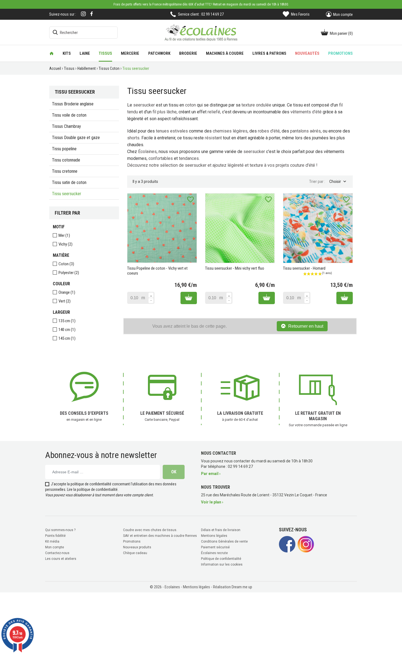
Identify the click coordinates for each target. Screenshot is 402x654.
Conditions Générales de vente (224, 541)
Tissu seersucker (66, 193)
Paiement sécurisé (215, 547)
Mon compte (54, 547)
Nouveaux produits (137, 547)
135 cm (67, 320)
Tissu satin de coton (69, 182)
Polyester (69, 272)
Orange (67, 292)
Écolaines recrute (214, 553)
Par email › (210, 473)
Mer (64, 235)
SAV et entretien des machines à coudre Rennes (160, 536)
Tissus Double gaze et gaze (76, 137)
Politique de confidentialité (221, 559)
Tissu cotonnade (66, 160)
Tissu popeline (64, 148)
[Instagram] (83, 14)
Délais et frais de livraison (220, 530)
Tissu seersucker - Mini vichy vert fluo (234, 268)
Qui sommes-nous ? (60, 530)
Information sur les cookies (222, 564)
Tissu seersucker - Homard (304, 268)
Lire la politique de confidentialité (92, 489)
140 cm (67, 329)
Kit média (52, 541)
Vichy (65, 244)
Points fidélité (55, 536)
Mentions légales (214, 536)
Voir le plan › (212, 502)
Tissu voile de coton (69, 115)
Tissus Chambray (66, 126)
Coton (66, 263)
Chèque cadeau (135, 553)
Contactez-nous (57, 553)
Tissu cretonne (64, 171)
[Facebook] (91, 13)
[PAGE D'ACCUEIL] (51, 53)
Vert (65, 301)
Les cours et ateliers (60, 559)
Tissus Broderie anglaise (73, 103)
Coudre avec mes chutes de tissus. (150, 530)
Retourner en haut (305, 326)
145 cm (67, 338)
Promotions (132, 541)
